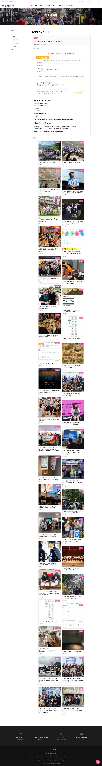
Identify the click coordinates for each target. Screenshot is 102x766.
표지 (14, 36)
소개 (31, 5)
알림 (41, 5)
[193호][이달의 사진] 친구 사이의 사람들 (48, 163)
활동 (36, 5)
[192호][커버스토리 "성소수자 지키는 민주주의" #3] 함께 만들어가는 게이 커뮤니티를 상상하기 (71, 452)
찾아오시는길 (57, 757)
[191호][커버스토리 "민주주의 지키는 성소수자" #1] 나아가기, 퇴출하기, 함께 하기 (48, 680)
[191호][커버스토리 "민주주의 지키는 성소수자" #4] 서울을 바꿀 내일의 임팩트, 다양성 (72, 710)
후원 (54, 5)
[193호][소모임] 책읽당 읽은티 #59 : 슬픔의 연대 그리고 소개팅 (71, 311)
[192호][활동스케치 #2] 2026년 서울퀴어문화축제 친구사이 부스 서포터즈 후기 (72, 482)
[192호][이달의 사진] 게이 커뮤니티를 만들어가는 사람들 (71, 394)
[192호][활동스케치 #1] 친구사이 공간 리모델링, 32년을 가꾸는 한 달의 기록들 (48, 478)
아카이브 (61, 5)
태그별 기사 (15, 43)
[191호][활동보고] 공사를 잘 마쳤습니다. (72, 652)
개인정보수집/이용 (49, 757)
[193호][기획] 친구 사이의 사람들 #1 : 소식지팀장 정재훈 (48, 307)
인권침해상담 (69, 5)
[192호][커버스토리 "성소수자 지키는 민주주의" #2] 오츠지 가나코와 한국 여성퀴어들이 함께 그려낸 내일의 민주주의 (49, 449)
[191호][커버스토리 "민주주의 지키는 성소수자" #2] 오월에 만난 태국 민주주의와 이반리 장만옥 (72, 680)
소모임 (19, 49)
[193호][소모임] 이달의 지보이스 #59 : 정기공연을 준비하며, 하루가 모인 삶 (48, 336)
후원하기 (64, 757)
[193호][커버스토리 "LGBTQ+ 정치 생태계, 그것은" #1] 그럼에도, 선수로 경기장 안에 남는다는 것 (72, 192)
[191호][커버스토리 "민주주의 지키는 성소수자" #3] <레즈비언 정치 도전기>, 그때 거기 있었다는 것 (48, 710)
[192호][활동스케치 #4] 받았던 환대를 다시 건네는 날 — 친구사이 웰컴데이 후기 (72, 512)
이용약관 (32, 757)
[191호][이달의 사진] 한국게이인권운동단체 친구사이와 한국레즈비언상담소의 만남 (47, 650)
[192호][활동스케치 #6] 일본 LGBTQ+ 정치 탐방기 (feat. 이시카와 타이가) (71, 540)
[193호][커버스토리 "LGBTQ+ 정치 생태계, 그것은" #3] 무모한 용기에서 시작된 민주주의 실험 (72, 222)
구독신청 (15, 46)
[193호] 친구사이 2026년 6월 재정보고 (71, 338)
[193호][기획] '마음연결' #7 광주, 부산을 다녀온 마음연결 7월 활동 (72, 282)
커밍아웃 (48, 5)
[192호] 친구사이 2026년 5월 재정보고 (48, 621)
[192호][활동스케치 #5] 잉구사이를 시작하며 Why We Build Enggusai (47, 535)
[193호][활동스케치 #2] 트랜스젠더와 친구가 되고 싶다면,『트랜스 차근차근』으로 (71, 253)
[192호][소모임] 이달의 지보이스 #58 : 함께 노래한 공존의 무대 (71, 568)
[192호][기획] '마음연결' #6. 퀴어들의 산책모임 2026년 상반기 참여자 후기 (71, 597)
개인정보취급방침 (39, 757)
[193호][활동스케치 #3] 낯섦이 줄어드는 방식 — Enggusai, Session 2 (48, 279)
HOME (44, 19)
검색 (98, 1)
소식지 (51, 19)
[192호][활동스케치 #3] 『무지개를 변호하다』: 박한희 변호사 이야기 (47, 507)
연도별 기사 (57, 19)
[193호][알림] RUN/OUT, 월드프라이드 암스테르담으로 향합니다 (71, 366)
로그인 (90, 1)
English (81, 1)
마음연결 (13, 30)
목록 (35, 137)
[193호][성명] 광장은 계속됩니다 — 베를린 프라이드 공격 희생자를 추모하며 (49, 391)
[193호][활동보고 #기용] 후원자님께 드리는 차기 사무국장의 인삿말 (49, 190)
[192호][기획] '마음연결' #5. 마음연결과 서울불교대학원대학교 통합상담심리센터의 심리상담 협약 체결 (49, 593)
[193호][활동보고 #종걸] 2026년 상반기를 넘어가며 (72, 163)
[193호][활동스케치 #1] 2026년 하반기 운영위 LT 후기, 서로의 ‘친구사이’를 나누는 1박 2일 (49, 249)
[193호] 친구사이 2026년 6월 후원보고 (48, 364)
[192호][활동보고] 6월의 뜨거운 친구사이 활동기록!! (49, 419)
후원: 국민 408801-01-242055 (7, 1)
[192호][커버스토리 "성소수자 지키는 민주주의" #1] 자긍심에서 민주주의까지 (71, 423)
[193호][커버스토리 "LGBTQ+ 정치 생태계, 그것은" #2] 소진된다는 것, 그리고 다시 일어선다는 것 (49, 219)
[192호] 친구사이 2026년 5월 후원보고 (71, 625)
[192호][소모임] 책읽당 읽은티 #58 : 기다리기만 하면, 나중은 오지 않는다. (48, 564)
